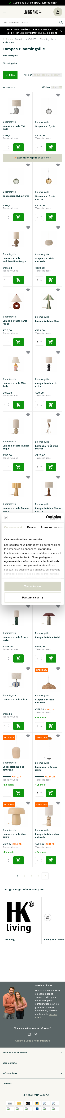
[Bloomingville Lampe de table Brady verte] (16, 618)
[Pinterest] (35, 1034)
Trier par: (27, 74)
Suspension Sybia (45, 126)
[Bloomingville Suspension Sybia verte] (16, 176)
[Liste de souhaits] (28, 96)
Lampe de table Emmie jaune (16, 509)
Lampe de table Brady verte (15, 638)
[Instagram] (29, 1034)
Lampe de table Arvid (47, 637)
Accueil (18, 39)
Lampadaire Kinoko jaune (46, 768)
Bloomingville (47, 39)
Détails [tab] (31, 527)
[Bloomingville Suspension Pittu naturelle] (49, 680)
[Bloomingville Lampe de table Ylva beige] (16, 814)
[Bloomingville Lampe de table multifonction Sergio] (16, 239)
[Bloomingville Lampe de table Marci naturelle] (49, 814)
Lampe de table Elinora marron (48, 509)
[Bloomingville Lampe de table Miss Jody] (16, 364)
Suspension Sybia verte (16, 196)
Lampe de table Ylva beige (14, 835)
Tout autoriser (32, 586)
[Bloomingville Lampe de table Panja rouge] (16, 301)
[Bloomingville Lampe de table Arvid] (49, 618)
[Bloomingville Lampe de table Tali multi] (16, 106)
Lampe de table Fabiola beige (16, 447)
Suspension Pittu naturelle (44, 701)
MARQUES (31, 39)
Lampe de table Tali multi (14, 127)
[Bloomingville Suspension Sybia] (49, 106)
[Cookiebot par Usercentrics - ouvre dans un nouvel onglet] (46, 517)
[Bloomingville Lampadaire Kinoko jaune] (49, 747)
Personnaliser (30, 597)
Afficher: (46, 87)
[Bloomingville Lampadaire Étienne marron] (49, 426)
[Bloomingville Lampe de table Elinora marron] (49, 488)
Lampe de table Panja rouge (15, 322)
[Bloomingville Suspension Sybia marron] (49, 176)
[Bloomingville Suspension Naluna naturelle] (16, 747)
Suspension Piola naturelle (44, 260)
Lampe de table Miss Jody (14, 384)
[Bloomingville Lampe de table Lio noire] (49, 364)
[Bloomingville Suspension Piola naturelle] (49, 239)
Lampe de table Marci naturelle (47, 835)
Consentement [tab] (13, 527)
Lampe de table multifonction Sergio (14, 260)
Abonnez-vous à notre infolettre (32, 1040)
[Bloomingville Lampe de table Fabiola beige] (16, 426)
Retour (9, 39)
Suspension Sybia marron (45, 197)
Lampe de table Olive (47, 321)
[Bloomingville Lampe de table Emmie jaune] (16, 488)
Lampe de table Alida (15, 699)
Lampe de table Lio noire (46, 385)
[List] (60, 87)
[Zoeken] (60, 22)
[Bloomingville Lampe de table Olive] (49, 301)
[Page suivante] (45, 875)
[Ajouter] (18, 147)
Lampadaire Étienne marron (46, 447)
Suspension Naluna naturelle (13, 768)
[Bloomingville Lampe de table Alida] (16, 680)
